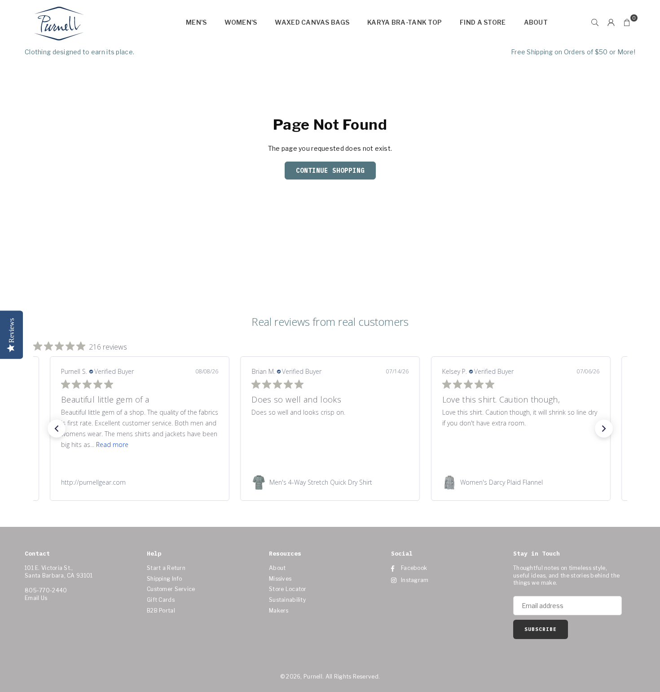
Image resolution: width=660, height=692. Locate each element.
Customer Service (171, 589)
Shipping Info (164, 578)
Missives (280, 578)
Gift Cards (161, 599)
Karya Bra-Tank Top (404, 22)
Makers (279, 610)
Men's (196, 22)
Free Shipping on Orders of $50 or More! (573, 52)
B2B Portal (161, 610)
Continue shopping (330, 170)
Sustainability (287, 599)
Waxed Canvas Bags (312, 22)
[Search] (595, 22)
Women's (240, 22)
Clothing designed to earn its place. (79, 52)
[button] (627, 22)
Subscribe (540, 629)
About (536, 22)
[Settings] (611, 22)
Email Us (36, 598)
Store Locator (288, 589)
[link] (139, 482)
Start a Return (166, 568)
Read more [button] (112, 444)
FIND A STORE (483, 22)
